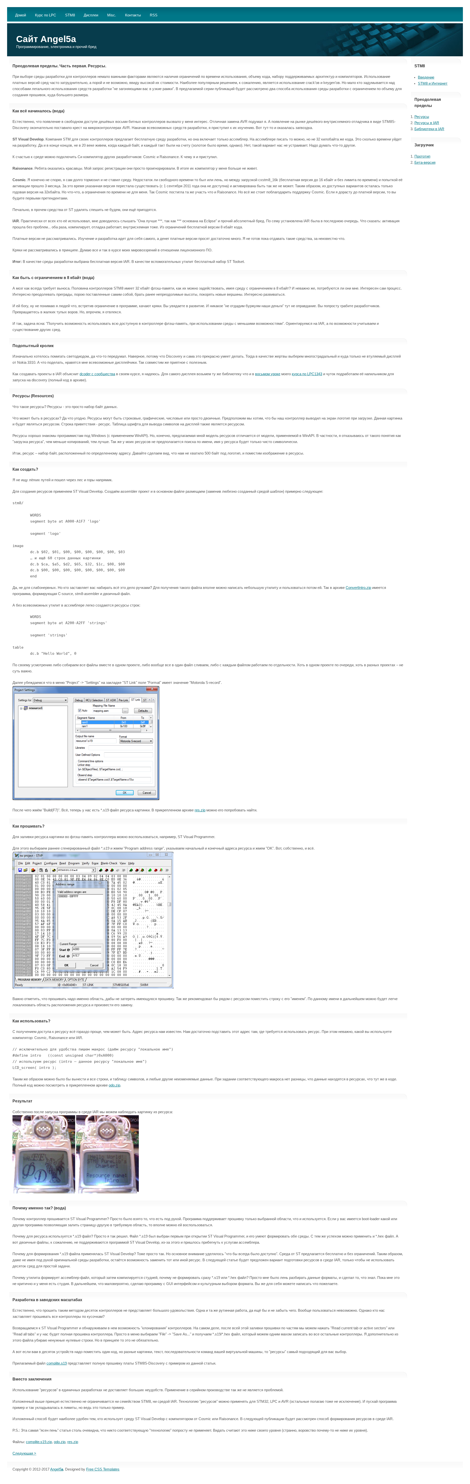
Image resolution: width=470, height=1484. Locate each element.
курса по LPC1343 (307, 374)
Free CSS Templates (102, 1469)
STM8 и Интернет (432, 83)
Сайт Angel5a (46, 39)
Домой (20, 15)
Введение (426, 77)
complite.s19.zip (39, 1442)
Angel (56, 1469)
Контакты (133, 15)
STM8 (70, 15)
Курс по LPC (45, 15)
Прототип (422, 156)
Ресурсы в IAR (426, 123)
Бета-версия (424, 162)
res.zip (200, 810)
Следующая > (24, 1453)
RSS (153, 15)
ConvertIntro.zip (358, 588)
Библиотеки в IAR (429, 129)
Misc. (111, 15)
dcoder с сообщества (97, 374)
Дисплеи (91, 15)
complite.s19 (57, 1363)
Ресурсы (421, 117)
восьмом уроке (267, 374)
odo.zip (114, 1085)
